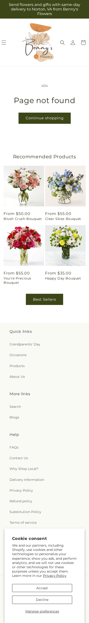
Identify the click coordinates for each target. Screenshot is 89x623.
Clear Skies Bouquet (63, 219)
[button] (62, 42)
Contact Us (18, 458)
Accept (42, 588)
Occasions (18, 355)
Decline (42, 600)
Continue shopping (45, 118)
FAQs (14, 447)
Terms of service (23, 522)
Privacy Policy (54, 575)
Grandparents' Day (24, 344)
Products (17, 366)
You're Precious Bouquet (17, 280)
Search (15, 406)
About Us (17, 376)
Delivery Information (26, 480)
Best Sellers (44, 299)
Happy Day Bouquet (63, 278)
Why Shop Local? (23, 469)
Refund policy (20, 501)
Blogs (14, 417)
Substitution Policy (25, 512)
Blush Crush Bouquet (23, 219)
